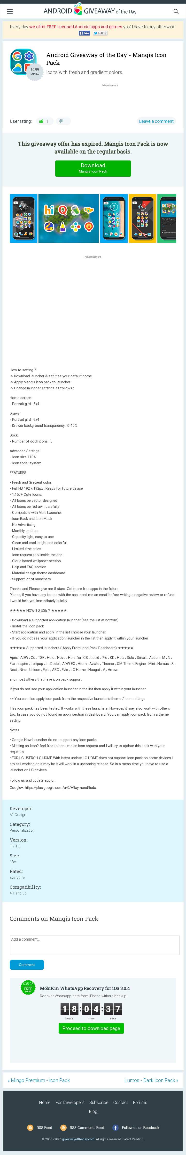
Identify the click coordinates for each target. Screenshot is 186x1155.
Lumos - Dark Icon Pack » (151, 1080)
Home (45, 1102)
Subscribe (98, 1102)
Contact (120, 1102)
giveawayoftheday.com (78, 1139)
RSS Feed (44, 1128)
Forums (140, 1102)
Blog (93, 1111)
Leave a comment (156, 121)
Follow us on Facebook (140, 1128)
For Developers (70, 1102)
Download (93, 168)
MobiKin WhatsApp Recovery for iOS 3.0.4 (85, 988)
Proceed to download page (91, 1028)
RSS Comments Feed (87, 1128)
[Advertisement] (112, 99)
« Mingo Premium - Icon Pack (39, 1080)
